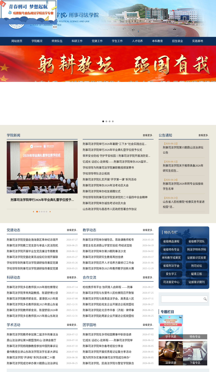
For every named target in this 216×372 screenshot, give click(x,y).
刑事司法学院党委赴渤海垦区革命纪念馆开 (32, 239)
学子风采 (170, 336)
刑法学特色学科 (196, 249)
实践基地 (197, 41)
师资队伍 (57, 41)
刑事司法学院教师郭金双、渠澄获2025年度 (32, 298)
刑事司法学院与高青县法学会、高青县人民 (108, 298)
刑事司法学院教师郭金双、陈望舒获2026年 (32, 310)
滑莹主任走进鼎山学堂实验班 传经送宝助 (107, 245)
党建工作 (97, 41)
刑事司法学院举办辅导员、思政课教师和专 (108, 239)
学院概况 (37, 41)
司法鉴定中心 (171, 282)
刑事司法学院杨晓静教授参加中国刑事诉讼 (32, 346)
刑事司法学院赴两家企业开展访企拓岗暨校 (108, 315)
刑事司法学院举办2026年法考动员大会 (106, 185)
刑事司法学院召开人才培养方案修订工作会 (108, 262)
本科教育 (157, 41)
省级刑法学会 (171, 265)
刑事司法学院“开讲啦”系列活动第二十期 (31, 357)
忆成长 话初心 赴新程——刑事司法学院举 (108, 340)
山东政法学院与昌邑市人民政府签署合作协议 (110, 209)
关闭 (55, 27)
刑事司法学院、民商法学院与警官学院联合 (108, 363)
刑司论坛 (196, 265)
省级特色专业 (171, 249)
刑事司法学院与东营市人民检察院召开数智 (108, 292)
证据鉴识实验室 (196, 257)
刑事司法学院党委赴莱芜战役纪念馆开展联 (32, 257)
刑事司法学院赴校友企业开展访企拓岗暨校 (108, 304)
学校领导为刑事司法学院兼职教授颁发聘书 (68, 200)
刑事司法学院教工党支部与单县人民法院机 (32, 245)
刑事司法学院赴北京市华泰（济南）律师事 (108, 310)
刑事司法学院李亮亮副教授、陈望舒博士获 (32, 292)
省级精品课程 (171, 241)
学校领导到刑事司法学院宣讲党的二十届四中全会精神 (115, 197)
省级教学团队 (196, 241)
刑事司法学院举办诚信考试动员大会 (104, 203)
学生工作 (117, 41)
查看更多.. (148, 135)
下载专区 (195, 362)
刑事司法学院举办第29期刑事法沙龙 (104, 251)
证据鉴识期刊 (196, 282)
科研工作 (77, 41)
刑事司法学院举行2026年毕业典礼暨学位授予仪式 (112, 149)
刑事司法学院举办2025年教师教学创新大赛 (108, 268)
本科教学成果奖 (171, 257)
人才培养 (137, 41)
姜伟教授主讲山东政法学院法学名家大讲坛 (32, 351)
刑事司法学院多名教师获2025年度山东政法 (32, 315)
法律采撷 (170, 362)
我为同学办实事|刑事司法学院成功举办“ (106, 357)
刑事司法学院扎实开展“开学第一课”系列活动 (109, 179)
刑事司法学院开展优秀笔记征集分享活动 (107, 351)
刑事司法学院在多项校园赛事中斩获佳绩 (107, 334)
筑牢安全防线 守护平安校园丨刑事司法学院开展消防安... (116, 155)
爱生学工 (171, 273)
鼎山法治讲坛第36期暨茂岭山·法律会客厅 (31, 340)
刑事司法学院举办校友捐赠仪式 (101, 191)
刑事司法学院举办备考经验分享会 (103, 346)
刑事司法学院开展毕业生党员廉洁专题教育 (32, 251)
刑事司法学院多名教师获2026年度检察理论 (32, 287)
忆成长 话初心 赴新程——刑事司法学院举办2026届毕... (115, 161)
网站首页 (16, 41)
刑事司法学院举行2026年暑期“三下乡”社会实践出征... (114, 144)
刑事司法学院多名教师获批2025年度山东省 (32, 304)
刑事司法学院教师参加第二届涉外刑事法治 (32, 334)
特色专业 (195, 336)
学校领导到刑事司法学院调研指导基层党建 (32, 262)
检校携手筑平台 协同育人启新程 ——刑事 (108, 287)
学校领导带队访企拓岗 (96, 173)
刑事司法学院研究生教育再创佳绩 (103, 257)
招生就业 (177, 41)
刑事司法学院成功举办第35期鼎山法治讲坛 (32, 363)
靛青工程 (196, 273)
